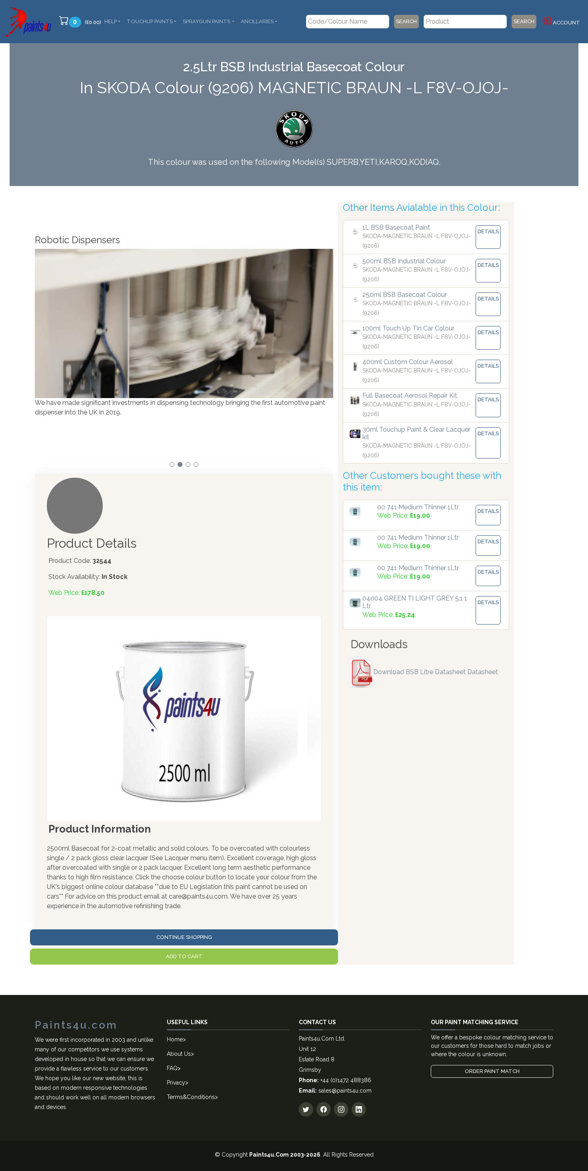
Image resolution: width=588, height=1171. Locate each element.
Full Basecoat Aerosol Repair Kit (409, 395)
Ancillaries (257, 21)
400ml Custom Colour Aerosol (407, 362)
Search (406, 21)
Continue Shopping (184, 937)
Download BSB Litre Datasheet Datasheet (435, 672)
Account (566, 23)
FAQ (172, 1068)
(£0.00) (87, 22)
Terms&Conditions (191, 1097)
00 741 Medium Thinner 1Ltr (418, 507)
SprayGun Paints (206, 21)
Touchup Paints (150, 21)
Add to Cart (184, 956)
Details (488, 231)
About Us (179, 1054)
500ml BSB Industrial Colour (404, 261)
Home (175, 1039)
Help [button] (110, 21)
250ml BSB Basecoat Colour (404, 294)
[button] (172, 464)
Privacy (176, 1082)
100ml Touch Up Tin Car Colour (408, 328)
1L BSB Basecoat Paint (396, 227)
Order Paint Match (492, 1071)
